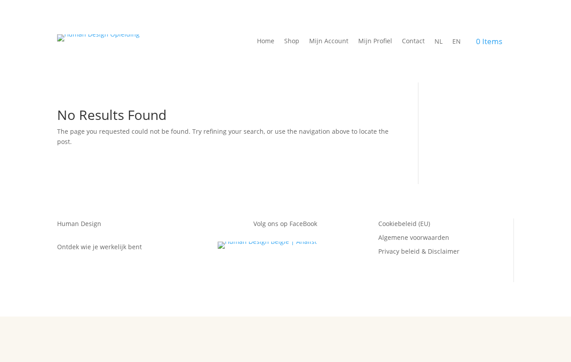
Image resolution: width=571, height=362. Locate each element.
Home (265, 41)
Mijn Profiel (375, 41)
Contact (413, 41)
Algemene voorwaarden (413, 237)
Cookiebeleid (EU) (404, 223)
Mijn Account (328, 41)
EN (456, 41)
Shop (291, 41)
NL (438, 41)
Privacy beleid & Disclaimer (418, 251)
